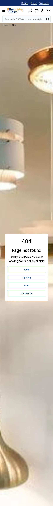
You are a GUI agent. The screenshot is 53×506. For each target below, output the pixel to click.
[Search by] (48, 19)
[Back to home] (15, 10)
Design (24, 3)
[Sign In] (42, 10)
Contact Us (44, 3)
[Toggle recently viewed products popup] (30, 10)
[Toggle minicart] (48, 10)
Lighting (26, 277)
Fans (26, 285)
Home (26, 269)
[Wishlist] (36, 10)
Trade (34, 3)
